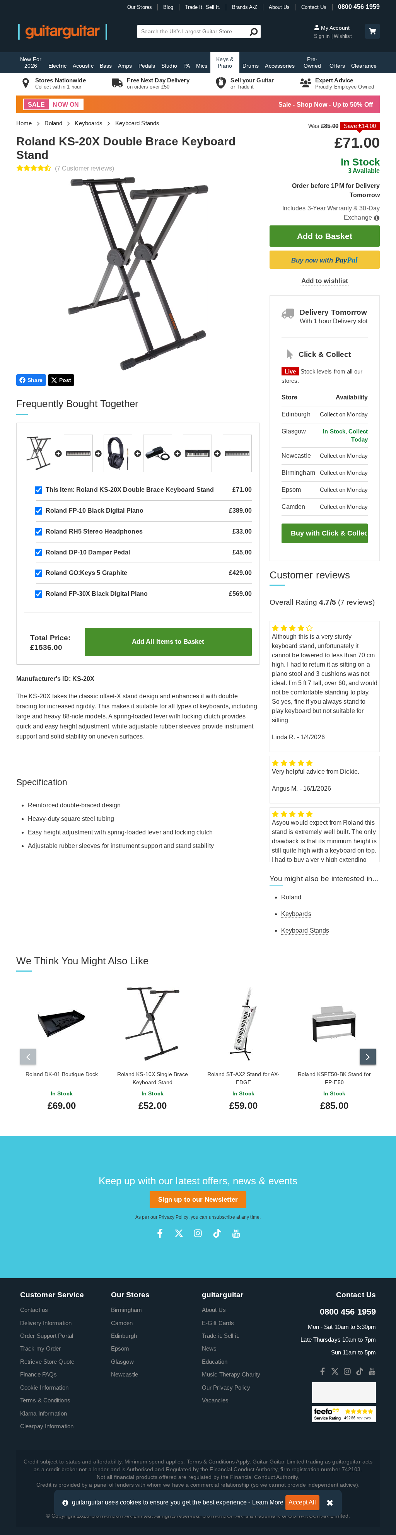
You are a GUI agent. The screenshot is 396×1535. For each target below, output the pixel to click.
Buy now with (324, 260)
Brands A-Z (245, 7)
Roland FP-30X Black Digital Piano (97, 593)
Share (35, 380)
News (209, 1348)
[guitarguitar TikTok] (217, 1233)
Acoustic (83, 66)
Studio (169, 66)
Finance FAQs (38, 1374)
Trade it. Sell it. (220, 1335)
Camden (122, 1323)
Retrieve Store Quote (47, 1361)
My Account (334, 28)
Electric (57, 66)
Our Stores (139, 7)
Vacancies (215, 1400)
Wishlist (343, 36)
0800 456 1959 (359, 6)
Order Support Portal (46, 1335)
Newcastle (124, 1374)
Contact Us (314, 7)
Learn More (268, 1502)
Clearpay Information (46, 1426)
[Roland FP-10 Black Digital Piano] (78, 453)
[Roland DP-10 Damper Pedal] (157, 453)
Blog (168, 7)
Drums (250, 66)
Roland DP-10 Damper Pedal (88, 552)
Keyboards (88, 123)
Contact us (34, 1309)
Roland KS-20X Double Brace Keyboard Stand (130, 489)
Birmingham (126, 1309)
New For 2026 (30, 62)
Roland (53, 123)
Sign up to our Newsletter (198, 1199)
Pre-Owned (312, 62)
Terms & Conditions (45, 1400)
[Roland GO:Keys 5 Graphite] (197, 453)
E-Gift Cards (218, 1323)
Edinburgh (124, 1335)
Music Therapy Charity (231, 1374)
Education (214, 1361)
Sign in (322, 36)
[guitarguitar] (62, 31)
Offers (337, 66)
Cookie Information (44, 1387)
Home (24, 123)
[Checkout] (371, 32)
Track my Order (40, 1348)
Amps (125, 66)
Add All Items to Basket (168, 641)
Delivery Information (46, 1323)
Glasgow (122, 1361)
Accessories (280, 66)
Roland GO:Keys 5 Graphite (87, 573)
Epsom (120, 1348)
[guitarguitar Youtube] (236, 1233)
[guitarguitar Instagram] (198, 1233)
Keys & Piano (225, 62)
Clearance (364, 66)
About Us (279, 7)
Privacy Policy (173, 1217)
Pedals (146, 66)
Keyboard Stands (137, 123)
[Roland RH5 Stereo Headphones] (118, 453)
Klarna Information (43, 1413)
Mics (201, 66)
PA (186, 66)
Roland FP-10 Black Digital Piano (94, 510)
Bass (106, 66)
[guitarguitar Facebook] (160, 1233)
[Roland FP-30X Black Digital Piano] (237, 453)
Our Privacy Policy (226, 1387)
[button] (372, 31)
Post (65, 380)
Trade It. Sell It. (203, 7)
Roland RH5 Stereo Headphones (94, 531)
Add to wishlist (324, 281)
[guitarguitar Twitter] (179, 1233)
